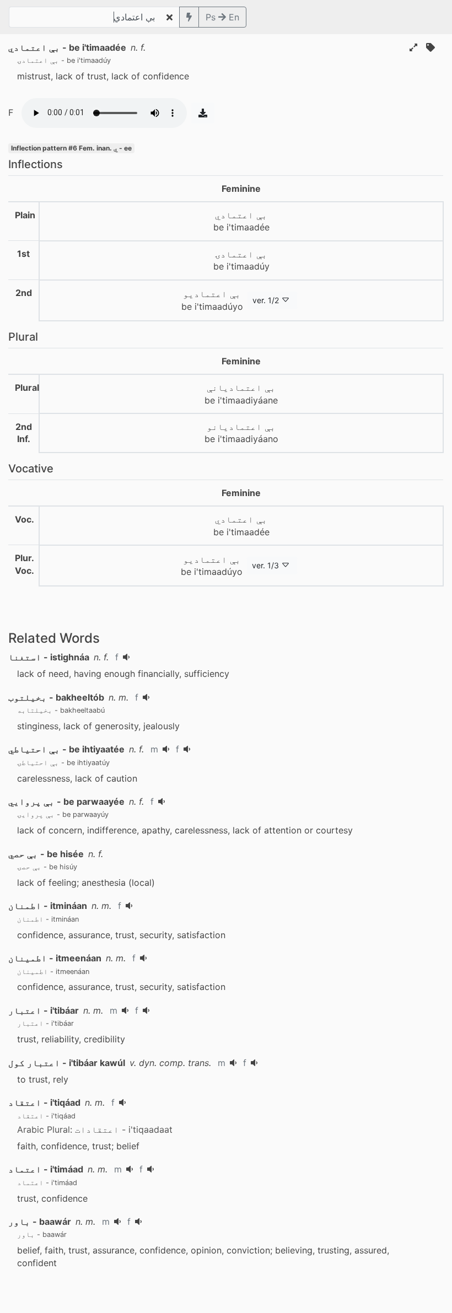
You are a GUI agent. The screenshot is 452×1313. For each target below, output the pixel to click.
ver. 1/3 (265, 565)
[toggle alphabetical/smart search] (189, 17)
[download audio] (202, 113)
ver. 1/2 (265, 300)
